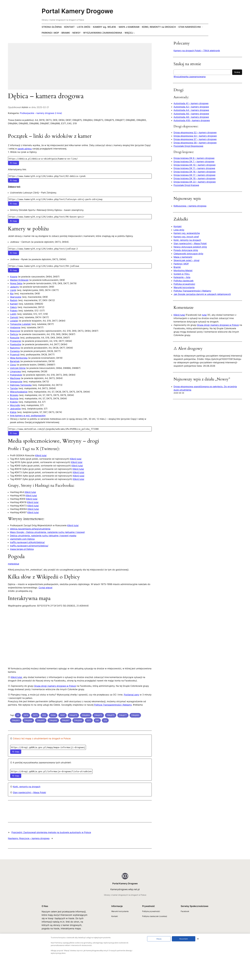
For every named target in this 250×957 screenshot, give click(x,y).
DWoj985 (41, 720)
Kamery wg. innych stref (186, 236)
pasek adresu (25, 148)
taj (37, 509)
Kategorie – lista (182, 277)
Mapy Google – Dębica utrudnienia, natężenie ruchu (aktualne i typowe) (47, 532)
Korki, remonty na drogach (26, 786)
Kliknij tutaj (40, 455)
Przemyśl (15, 354)
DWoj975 (110, 715)
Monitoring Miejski (183, 270)
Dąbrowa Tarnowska (21, 385)
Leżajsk (14, 320)
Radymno (15, 347)
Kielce (13, 412)
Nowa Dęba (16, 283)
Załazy (13, 307)
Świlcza (14, 334)
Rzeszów (14, 337)
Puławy (14, 310)
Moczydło (15, 405)
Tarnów (14, 388)
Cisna (13, 364)
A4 (18, 715)
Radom (13, 300)
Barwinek (15, 361)
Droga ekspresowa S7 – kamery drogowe (195, 139)
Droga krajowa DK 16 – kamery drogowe (194, 171)
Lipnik (13, 290)
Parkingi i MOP (181, 263)
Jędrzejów (15, 408)
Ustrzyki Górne (18, 368)
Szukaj (237, 72)
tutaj (204, 315)
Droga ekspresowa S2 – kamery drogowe (195, 132)
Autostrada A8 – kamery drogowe (191, 117)
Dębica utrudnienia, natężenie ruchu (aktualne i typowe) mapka (43, 535)
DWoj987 (66, 720)
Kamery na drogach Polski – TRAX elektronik (197, 50)
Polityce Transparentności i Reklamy (113, 705)
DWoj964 (86, 715)
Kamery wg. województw (187, 233)
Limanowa (15, 371)
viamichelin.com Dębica (22, 539)
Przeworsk (15, 341)
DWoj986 (53, 720)
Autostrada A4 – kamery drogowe (191, 110)
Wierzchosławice (18, 391)
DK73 (35, 715)
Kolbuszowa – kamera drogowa (190, 206)
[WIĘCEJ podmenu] (134, 32)
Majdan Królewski (19, 280)
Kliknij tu (31, 509)
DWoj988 (78, 720)
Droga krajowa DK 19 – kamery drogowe (194, 178)
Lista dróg (179, 230)
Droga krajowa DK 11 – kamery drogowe (194, 168)
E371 (89, 720)
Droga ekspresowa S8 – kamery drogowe (195, 142)
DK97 (62, 715)
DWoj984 (28, 720)
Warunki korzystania (184, 287)
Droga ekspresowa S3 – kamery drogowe (195, 136)
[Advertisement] (80, 68)
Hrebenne (15, 327)
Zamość (14, 317)
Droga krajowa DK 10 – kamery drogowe (194, 165)
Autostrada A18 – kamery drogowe (192, 120)
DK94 (53, 715)
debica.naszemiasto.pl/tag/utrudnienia (30, 529)
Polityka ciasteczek (183, 280)
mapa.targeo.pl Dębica (22, 549)
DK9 (44, 715)
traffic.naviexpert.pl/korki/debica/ (27, 542)
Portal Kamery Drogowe (77, 11)
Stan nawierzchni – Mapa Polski (29, 792)
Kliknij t (31, 512)
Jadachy (14, 286)
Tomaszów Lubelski (20, 324)
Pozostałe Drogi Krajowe (186, 185)
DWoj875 (73, 715)
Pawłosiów (15, 344)
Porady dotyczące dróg (186, 250)
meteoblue (13, 564)
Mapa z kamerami (183, 257)
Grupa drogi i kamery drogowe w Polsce (55, 686)
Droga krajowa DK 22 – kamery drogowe (195, 182)
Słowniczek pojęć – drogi (186, 260)
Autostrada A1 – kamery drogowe (191, 103)
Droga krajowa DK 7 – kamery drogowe (194, 161)
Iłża (12, 293)
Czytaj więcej (45, 587)
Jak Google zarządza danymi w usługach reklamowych (202, 294)
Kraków (14, 402)
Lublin (13, 314)
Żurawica (15, 351)
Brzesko (14, 395)
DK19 (26, 715)
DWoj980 (135, 715)
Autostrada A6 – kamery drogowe (191, 113)
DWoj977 (123, 715)
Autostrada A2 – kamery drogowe (191, 106)
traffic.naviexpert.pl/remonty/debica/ (29, 545)
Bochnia (14, 398)
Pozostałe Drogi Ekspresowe (188, 146)
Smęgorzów (16, 381)
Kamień (14, 304)
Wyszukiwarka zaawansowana (190, 76)
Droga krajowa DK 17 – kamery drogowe (194, 175)
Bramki (177, 267)
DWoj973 (98, 715)
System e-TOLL (182, 274)
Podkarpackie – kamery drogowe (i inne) (41, 113)
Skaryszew (15, 297)
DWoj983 (16, 720)
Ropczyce (15, 331)
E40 (97, 720)
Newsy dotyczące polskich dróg (190, 247)
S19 (105, 720)
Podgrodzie (16, 375)
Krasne (13, 276)
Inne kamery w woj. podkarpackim (28, 415)
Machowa (15, 378)
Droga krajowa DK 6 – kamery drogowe (194, 158)
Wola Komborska (18, 358)
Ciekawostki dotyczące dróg (188, 253)
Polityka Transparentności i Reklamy (192, 291)
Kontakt (178, 226)
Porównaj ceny (131, 694)
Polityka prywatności (184, 284)
